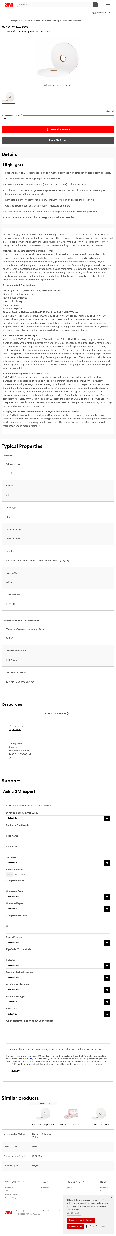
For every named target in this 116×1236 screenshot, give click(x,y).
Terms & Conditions (45, 1211)
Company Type (14, 891)
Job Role (11, 857)
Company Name (15, 880)
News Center (45, 1187)
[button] (96, 1226)
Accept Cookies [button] (75, 1226)
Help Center (104, 1187)
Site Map (103, 1191)
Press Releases (45, 1191)
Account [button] (102, 13)
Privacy (29, 1211)
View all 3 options (60, 129)
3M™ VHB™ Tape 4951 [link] (98, 1124)
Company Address (16, 915)
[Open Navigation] (108, 5)
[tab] (57, 713)
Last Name (12, 847)
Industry (10, 960)
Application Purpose (17, 984)
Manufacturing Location (19, 972)
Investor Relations (11, 1194)
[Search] (95, 4)
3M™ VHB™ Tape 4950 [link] (70, 1124)
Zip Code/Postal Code (18, 949)
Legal (18, 1211)
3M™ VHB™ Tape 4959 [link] (43, 1124)
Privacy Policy (33, 1059)
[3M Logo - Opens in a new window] (9, 4)
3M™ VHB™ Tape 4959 (17, 728)
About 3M (9, 1187)
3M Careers (9, 1191)
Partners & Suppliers (12, 1198)
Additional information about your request (29, 1021)
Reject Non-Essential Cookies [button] (80, 1220)
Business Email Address (19, 825)
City (8, 926)
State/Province (14, 937)
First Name (12, 836)
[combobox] (9, 874)
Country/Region (15, 903)
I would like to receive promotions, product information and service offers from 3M (55, 1049)
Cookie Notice (74, 1213)
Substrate (11, 1009)
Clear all (110, 111)
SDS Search (71, 1187)
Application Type (15, 997)
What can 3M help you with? (22, 813)
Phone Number (14, 870)
